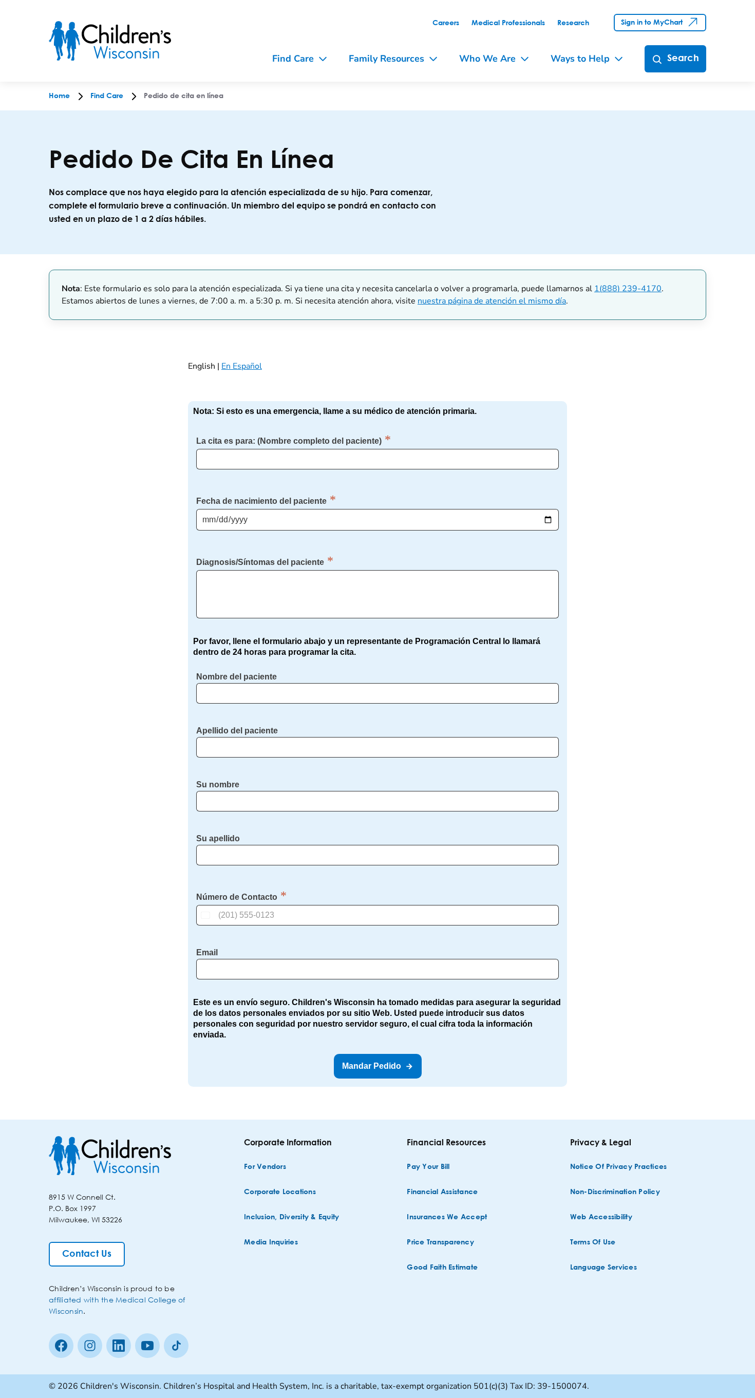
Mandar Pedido (371, 1066)
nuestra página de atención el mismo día (492, 301)
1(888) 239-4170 (628, 288)
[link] (445, 23)
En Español (241, 366)
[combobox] (206, 915)
